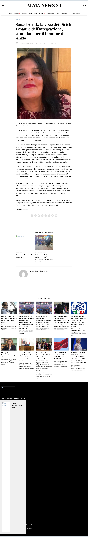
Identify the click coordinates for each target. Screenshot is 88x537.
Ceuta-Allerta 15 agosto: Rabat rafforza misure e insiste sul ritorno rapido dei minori (26, 357)
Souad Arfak (58, 222)
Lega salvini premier (45, 222)
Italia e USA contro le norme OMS (24, 256)
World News (64, 13)
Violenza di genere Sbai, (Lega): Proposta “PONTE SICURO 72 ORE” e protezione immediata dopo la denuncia (78, 321)
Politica (24, 13)
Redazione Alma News (39, 271)
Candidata (34, 222)
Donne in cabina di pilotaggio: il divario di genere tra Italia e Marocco (9, 319)
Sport (35, 13)
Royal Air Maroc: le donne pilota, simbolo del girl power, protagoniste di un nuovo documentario (26, 320)
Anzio (28, 222)
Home (10, 13)
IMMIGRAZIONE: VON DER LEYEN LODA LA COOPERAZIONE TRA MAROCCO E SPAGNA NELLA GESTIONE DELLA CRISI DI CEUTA (78, 358)
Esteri (30, 13)
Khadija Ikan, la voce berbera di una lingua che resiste (8, 355)
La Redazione (76, 13)
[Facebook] (83, 5)
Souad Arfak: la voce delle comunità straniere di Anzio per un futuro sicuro (44, 258)
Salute (57, 13)
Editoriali (16, 13)
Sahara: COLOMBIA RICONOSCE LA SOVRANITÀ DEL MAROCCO (60, 356)
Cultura (41, 13)
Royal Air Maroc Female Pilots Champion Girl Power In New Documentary (43, 319)
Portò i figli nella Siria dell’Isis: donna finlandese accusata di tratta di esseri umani (61, 319)
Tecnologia (50, 13)
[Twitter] (85, 5)
